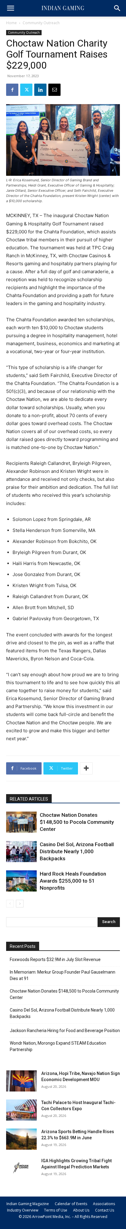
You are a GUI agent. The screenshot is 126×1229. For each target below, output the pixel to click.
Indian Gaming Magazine (27, 1203)
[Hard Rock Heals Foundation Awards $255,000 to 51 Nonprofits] (21, 881)
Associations (104, 1203)
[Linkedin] (40, 90)
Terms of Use (55, 1210)
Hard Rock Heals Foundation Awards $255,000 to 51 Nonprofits (73, 881)
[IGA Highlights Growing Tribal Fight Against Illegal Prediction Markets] (21, 1168)
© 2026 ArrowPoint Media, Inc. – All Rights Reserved (63, 1216)
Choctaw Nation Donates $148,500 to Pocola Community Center (77, 822)
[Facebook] (12, 90)
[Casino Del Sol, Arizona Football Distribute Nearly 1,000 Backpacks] (21, 851)
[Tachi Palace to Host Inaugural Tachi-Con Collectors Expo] (21, 1110)
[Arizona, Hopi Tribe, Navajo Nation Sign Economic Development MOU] (21, 1080)
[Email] (54, 90)
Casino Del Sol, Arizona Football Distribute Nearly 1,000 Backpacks (77, 851)
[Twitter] (26, 90)
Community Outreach (41, 22)
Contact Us (104, 1210)
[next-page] (20, 903)
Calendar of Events (71, 1203)
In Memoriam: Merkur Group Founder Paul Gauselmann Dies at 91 (62, 975)
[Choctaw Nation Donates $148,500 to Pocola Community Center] (21, 822)
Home (11, 22)
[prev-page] (10, 903)
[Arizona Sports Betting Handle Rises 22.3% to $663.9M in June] (21, 1139)
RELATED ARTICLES (29, 799)
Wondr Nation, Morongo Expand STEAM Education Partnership (58, 1046)
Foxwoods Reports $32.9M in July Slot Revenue (55, 959)
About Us (81, 1210)
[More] (86, 768)
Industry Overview (22, 1210)
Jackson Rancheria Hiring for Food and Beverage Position (65, 1030)
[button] (10, 8)
